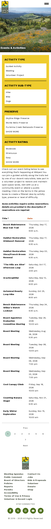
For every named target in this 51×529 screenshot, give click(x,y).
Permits (8, 489)
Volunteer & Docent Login (18, 499)
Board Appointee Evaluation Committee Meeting (14, 321)
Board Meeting (11, 331)
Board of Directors (14, 480)
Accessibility (11, 493)
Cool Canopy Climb (13, 384)
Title (5, 218)
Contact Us (34, 474)
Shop (30, 489)
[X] (18, 511)
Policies (8, 483)
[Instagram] (25, 511)
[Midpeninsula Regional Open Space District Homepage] (5, 3)
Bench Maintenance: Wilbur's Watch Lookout (14, 307)
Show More (12, 131)
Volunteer (33, 483)
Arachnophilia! (11, 278)
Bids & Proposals (37, 480)
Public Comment (13, 477)
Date (30, 218)
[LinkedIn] (41, 511)
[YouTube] (33, 511)
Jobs (30, 477)
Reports (8, 486)
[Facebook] (10, 511)
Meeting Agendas (13, 474)
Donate (32, 486)
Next (25, 446)
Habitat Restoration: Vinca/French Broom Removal (14, 254)
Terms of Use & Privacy (17, 496)
